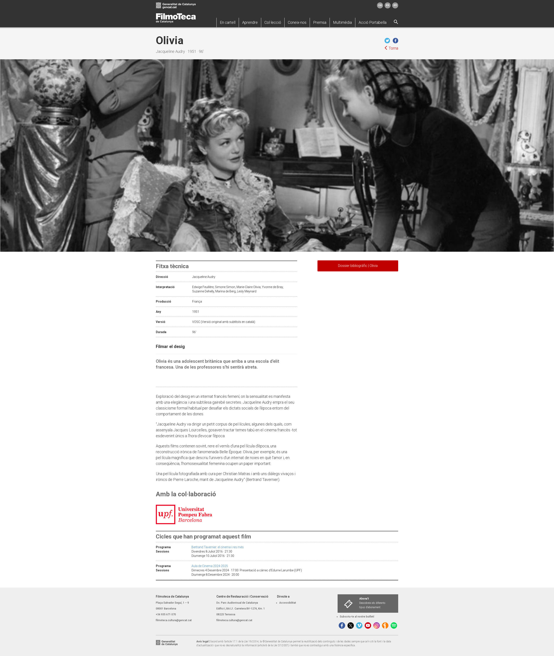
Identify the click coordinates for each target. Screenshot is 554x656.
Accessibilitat (287, 602)
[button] (228, 22)
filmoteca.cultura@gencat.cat (174, 620)
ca (380, 5)
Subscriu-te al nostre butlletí (357, 616)
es (387, 5)
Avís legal (202, 641)
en (395, 5)
